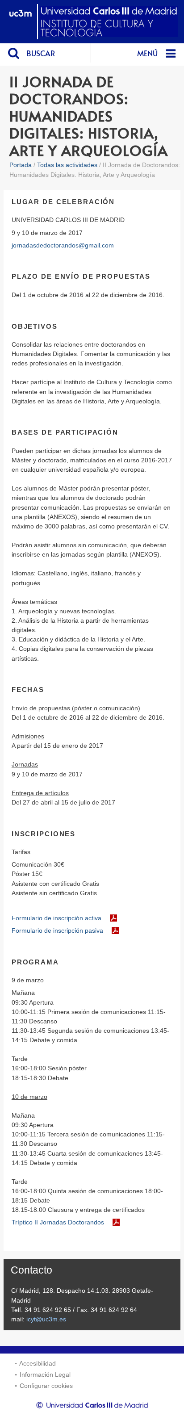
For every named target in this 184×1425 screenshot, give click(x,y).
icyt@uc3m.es (46, 1319)
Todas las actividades (67, 164)
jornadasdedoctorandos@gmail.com (63, 245)
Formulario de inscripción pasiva (57, 930)
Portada (20, 164)
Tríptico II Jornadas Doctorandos (58, 1222)
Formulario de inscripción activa (56, 918)
